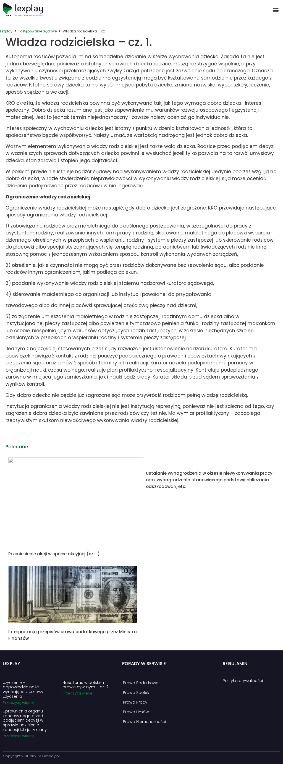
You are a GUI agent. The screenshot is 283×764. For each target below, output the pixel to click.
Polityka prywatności (243, 680)
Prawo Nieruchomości (144, 721)
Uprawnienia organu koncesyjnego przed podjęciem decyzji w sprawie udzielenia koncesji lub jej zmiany (25, 720)
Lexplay (6, 31)
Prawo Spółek (136, 692)
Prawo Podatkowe (140, 683)
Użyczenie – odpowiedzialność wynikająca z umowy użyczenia (23, 689)
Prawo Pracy (135, 702)
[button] (275, 9)
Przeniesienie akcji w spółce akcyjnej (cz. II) (54, 554)
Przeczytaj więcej (18, 702)
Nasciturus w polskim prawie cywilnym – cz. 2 (85, 685)
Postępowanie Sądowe (38, 31)
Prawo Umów (136, 712)
